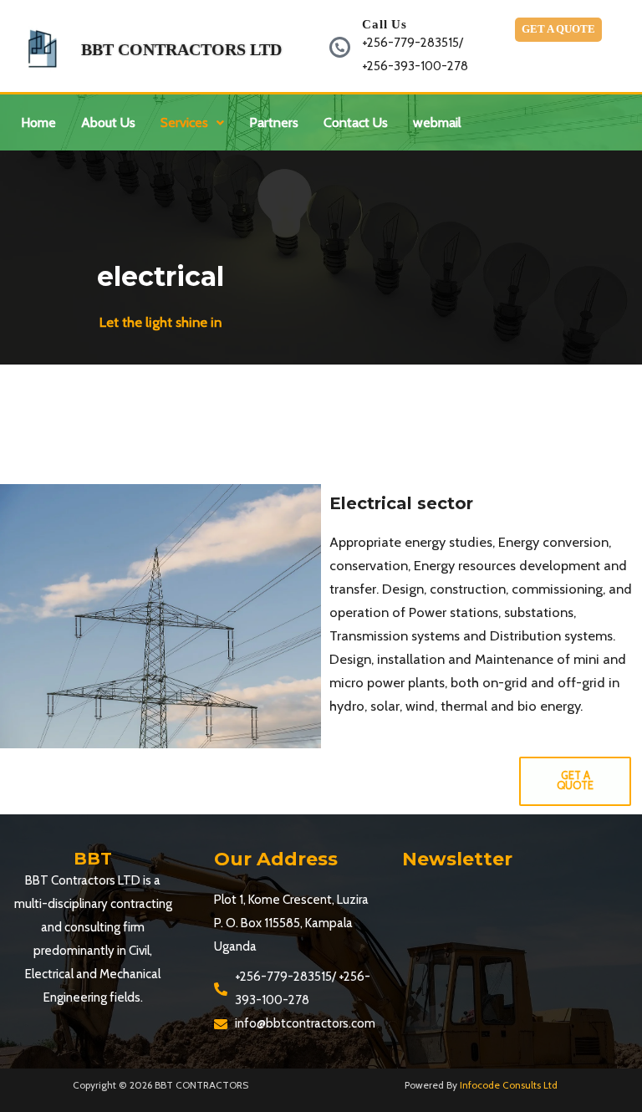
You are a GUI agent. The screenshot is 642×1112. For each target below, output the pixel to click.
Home (38, 122)
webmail (437, 122)
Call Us (384, 24)
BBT (93, 859)
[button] (192, 123)
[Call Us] (339, 47)
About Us (108, 122)
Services (184, 122)
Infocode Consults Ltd (509, 1085)
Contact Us (356, 122)
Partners (273, 122)
